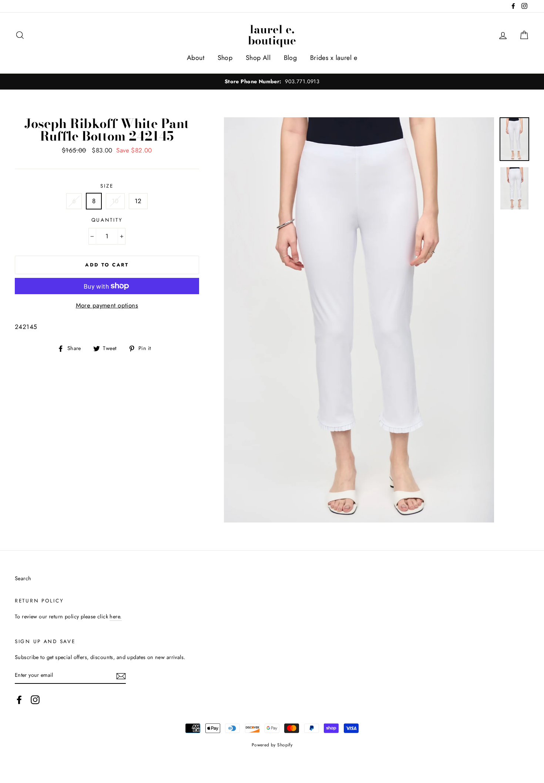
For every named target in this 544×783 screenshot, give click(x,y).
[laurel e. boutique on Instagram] (35, 699)
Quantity (107, 220)
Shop (225, 58)
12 (138, 200)
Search (23, 578)
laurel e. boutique (272, 35)
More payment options (107, 305)
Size (106, 185)
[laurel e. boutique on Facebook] (19, 699)
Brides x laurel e (333, 58)
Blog (290, 58)
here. (115, 616)
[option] (272, 81)
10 (115, 200)
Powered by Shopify (272, 745)
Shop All (258, 58)
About (195, 58)
